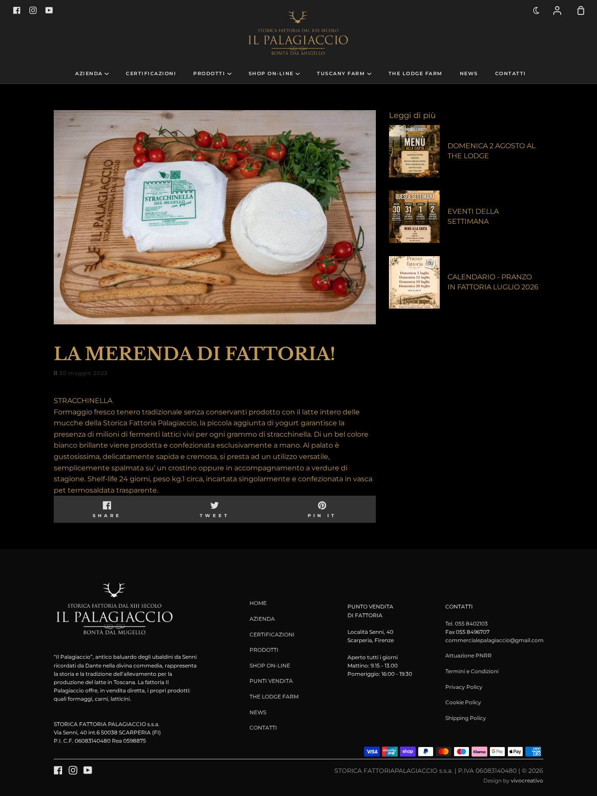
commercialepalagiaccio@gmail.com (494, 640)
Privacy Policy (463, 687)
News (469, 73)
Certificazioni (151, 73)
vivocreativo (527, 780)
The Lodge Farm (416, 73)
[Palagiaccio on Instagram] (73, 770)
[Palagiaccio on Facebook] (58, 770)
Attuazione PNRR (468, 655)
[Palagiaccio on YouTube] (87, 770)
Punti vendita (271, 681)
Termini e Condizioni (472, 671)
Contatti (510, 73)
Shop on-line (272, 73)
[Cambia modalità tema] (537, 10)
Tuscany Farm (342, 73)
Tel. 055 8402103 (466, 623)
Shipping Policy (465, 718)
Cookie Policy (463, 702)
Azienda (89, 73)
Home (258, 603)
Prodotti (210, 73)
